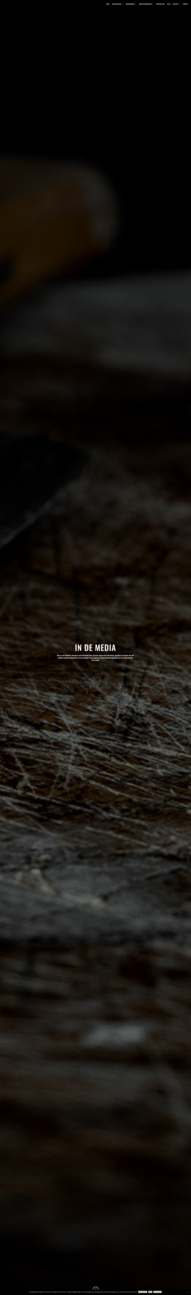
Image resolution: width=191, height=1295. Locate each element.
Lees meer (157, 1292)
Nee (150, 1292)
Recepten (175, 4)
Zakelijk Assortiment (145, 4)
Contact (185, 4)
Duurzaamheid (130, 4)
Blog (168, 4)
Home (107, 4)
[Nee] (189, 1292)
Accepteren (142, 1292)
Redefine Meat (160, 4)
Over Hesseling (116, 4)
